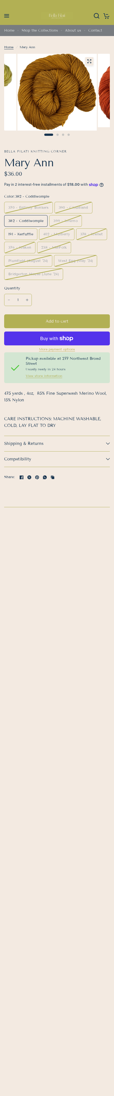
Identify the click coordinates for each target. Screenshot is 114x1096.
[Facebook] (21, 477)
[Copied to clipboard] (52, 477)
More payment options (57, 349)
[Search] (96, 16)
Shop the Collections (40, 30)
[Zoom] (89, 61)
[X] (29, 477)
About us (73, 30)
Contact (95, 30)
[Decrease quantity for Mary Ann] (8, 300)
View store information (44, 376)
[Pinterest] (37, 477)
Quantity (12, 288)
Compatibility (17, 459)
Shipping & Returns (23, 443)
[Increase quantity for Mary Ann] (27, 300)
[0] (105, 16)
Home (9, 30)
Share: (9, 477)
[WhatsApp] (45, 477)
